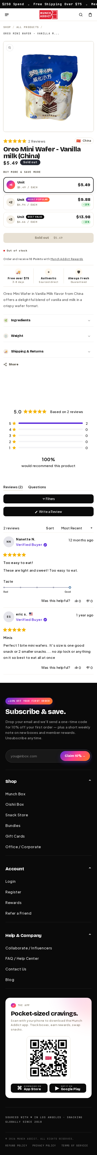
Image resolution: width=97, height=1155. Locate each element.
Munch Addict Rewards (67, 259)
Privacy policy (44, 1145)
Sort (50, 528)
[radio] (48, 185)
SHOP (7, 27)
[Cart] (90, 14)
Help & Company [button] (23, 935)
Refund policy (16, 1145)
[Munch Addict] (48, 14)
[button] (24, 141)
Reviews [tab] (13, 488)
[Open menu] (6, 14)
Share (13, 364)
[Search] (80, 14)
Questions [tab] (37, 488)
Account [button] (14, 868)
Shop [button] (11, 781)
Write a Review (57, 512)
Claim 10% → (75, 756)
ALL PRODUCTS (27, 27)
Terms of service (74, 1145)
